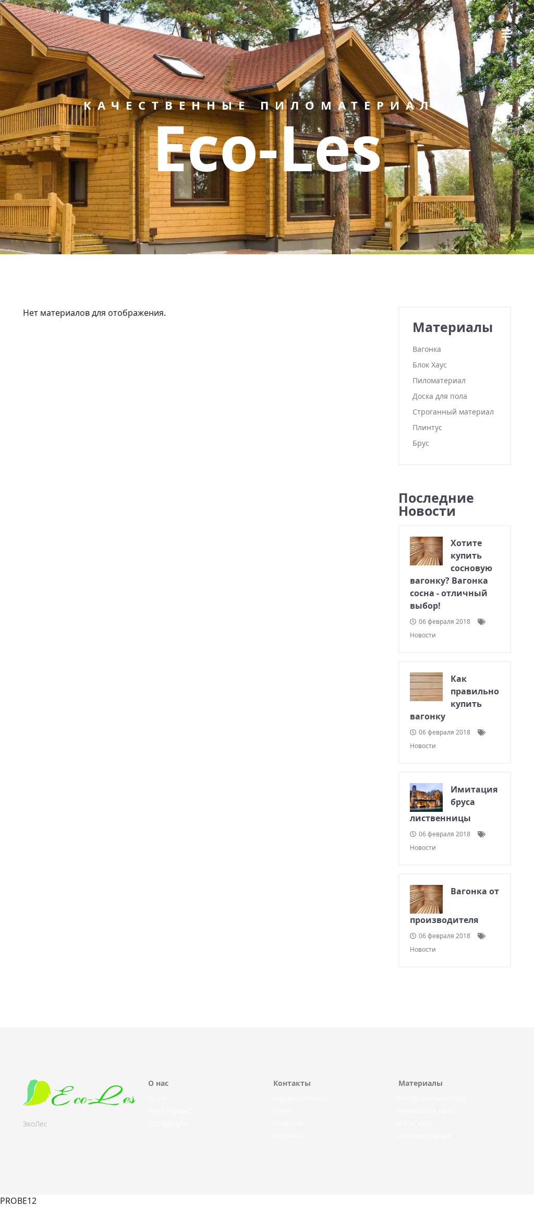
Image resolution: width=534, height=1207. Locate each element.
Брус (420, 443)
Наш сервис (169, 1111)
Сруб (281, 1111)
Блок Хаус (429, 365)
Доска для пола (439, 396)
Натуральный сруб (432, 1098)
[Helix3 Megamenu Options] (506, 33)
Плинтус (427, 427)
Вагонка (426, 349)
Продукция (167, 1123)
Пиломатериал (439, 380)
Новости (288, 1123)
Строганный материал (453, 412)
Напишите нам (425, 1111)
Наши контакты (301, 1098)
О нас (158, 1098)
